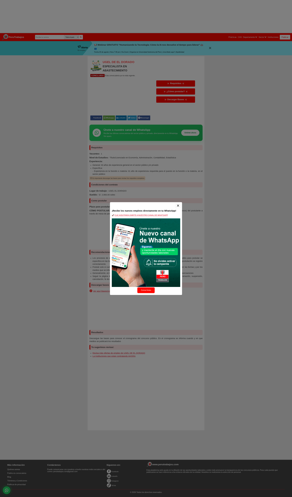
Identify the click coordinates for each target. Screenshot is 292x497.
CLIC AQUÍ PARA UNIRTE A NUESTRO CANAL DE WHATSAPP (141, 215)
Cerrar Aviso (146, 290)
